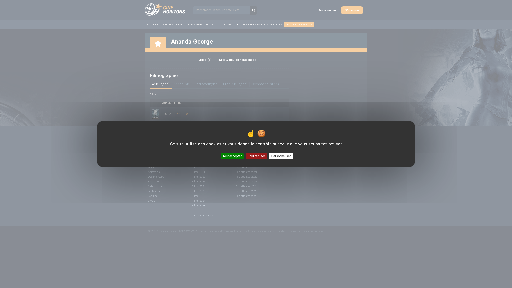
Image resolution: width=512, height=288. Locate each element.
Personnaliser (281, 156)
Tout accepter (232, 156)
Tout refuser (256, 156)
